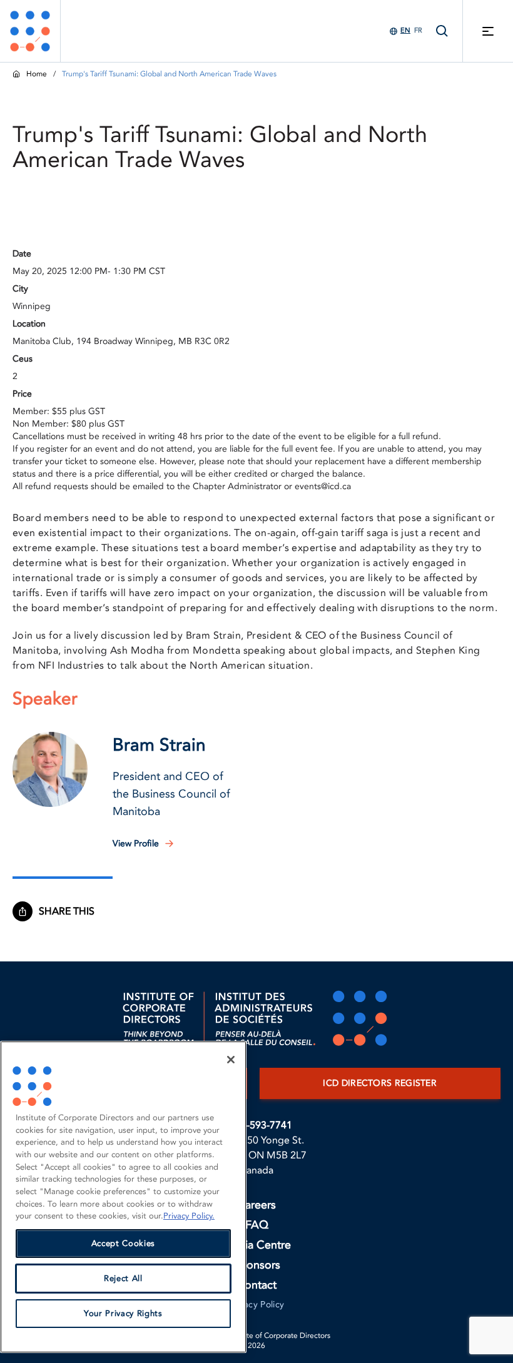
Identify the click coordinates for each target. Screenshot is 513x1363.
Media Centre (256, 1245)
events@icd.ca (323, 486)
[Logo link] (30, 31)
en (405, 30)
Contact (256, 1285)
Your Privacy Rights (123, 1313)
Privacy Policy (257, 1304)
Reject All (123, 1278)
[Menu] (488, 31)
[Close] (231, 1059)
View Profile (136, 843)
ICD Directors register (380, 1083)
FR (418, 30)
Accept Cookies (123, 1243)
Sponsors (256, 1265)
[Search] (442, 31)
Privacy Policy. (189, 1216)
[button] (50, 769)
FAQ (256, 1225)
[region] (123, 1197)
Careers (256, 1205)
